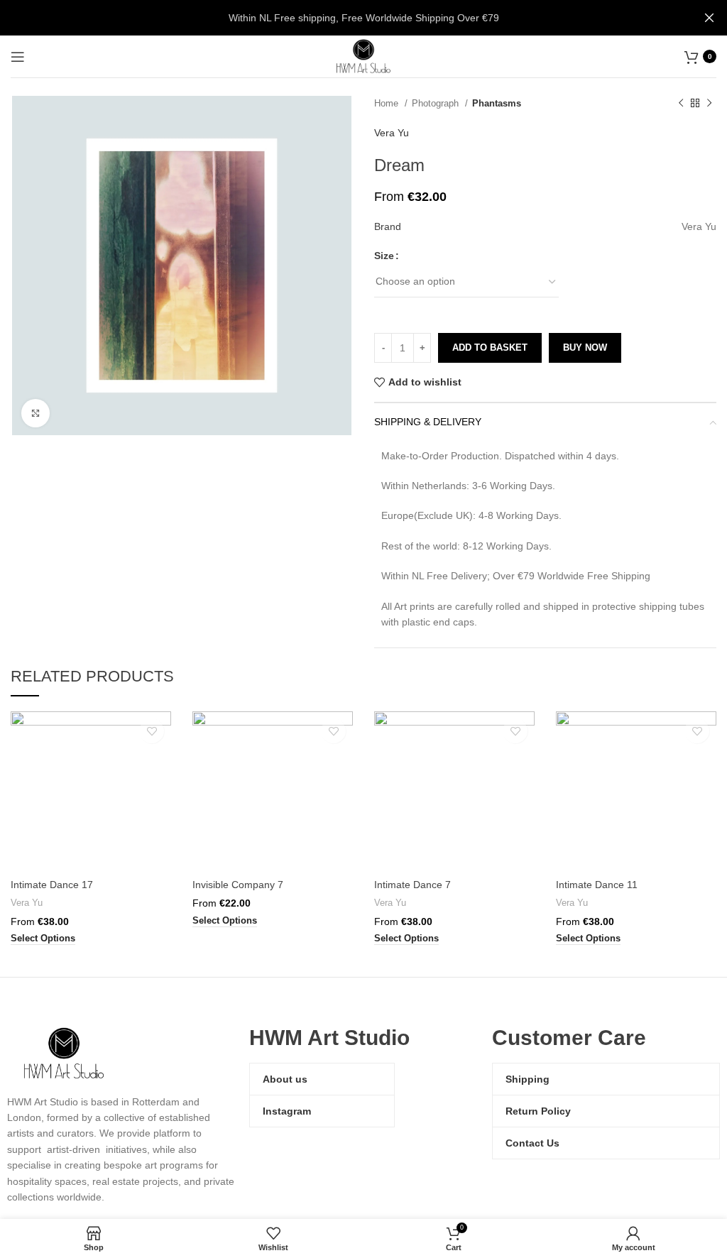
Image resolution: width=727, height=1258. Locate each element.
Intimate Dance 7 (412, 884)
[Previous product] (681, 104)
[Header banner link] (342, 17)
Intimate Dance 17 (52, 884)
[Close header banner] (709, 17)
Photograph (436, 103)
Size (384, 255)
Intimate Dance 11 (597, 884)
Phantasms (496, 103)
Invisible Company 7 (237, 884)
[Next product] (709, 104)
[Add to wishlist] (151, 730)
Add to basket (490, 347)
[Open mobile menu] (18, 57)
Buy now (585, 347)
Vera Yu (391, 132)
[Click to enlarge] (35, 413)
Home (387, 103)
